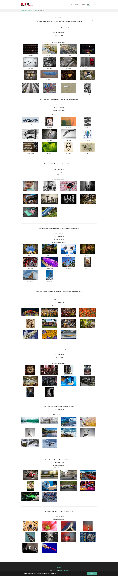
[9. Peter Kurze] (30, 334)
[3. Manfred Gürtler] (69, 421)
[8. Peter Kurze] (88, 537)
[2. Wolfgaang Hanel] (49, 526)
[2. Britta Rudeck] (49, 370)
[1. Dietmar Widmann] (30, 526)
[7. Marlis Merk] (88, 323)
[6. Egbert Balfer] (49, 381)
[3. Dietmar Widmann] (69, 370)
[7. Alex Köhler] (69, 323)
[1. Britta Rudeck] (30, 312)
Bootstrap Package (64, 570)
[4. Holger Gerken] (30, 537)
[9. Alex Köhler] (30, 392)
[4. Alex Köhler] (88, 312)
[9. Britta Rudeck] (30, 443)
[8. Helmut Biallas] (88, 432)
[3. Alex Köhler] (69, 312)
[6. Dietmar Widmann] (69, 381)
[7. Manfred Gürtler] (69, 432)
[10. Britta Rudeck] (49, 392)
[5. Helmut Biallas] (30, 432)
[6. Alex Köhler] (49, 323)
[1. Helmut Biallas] (30, 370)
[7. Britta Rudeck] (69, 537)
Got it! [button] (91, 573)
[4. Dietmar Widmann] (88, 421)
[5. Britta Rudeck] (30, 323)
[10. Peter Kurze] (49, 334)
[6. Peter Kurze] (49, 537)
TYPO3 (56, 570)
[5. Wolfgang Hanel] (30, 381)
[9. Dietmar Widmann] (30, 548)
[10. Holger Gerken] (49, 548)
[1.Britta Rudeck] (49, 312)
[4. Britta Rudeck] (88, 526)
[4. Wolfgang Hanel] (88, 370)
